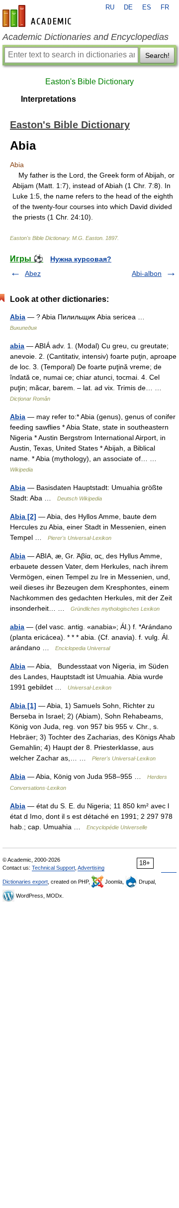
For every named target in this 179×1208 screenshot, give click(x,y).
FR (165, 7)
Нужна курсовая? (80, 259)
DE (128, 7)
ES (146, 7)
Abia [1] (23, 706)
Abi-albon (147, 273)
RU (109, 7)
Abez (33, 273)
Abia (17, 317)
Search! (157, 55)
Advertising (91, 868)
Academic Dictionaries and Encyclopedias (85, 37)
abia (17, 346)
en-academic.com (38, 16)
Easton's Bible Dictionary (89, 81)
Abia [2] (23, 516)
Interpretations (48, 99)
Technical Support (53, 868)
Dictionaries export (25, 882)
